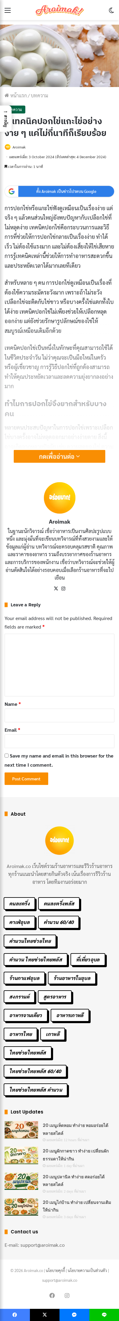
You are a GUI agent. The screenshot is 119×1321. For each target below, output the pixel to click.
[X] (56, 588)
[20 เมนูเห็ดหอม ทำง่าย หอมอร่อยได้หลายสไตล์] (21, 1130)
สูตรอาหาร (54, 996)
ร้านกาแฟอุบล (24, 978)
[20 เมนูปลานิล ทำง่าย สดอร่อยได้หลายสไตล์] (21, 1181)
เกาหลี (53, 1034)
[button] (6, 118)
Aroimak (19, 147)
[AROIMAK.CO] (59, 10)
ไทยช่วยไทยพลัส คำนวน (35, 1089)
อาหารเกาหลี (70, 1015)
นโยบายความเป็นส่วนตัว (87, 1270)
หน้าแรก (18, 95)
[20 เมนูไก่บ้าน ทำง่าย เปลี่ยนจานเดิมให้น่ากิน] (21, 1207)
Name (13, 704)
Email (12, 730)
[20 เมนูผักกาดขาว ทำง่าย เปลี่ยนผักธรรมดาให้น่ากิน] (21, 1155)
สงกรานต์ (19, 996)
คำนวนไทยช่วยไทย (30, 941)
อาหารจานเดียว (25, 1015)
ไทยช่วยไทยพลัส (27, 1052)
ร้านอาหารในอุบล (71, 978)
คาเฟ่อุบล (19, 922)
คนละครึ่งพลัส (59, 903)
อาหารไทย (20, 1034)
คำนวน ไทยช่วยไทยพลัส (35, 959)
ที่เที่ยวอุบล (87, 959)
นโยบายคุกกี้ (55, 1270)
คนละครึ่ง (19, 903)
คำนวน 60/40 (59, 922)
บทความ (39, 95)
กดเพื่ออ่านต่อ (57, 456)
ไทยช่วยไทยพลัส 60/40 (35, 1071)
